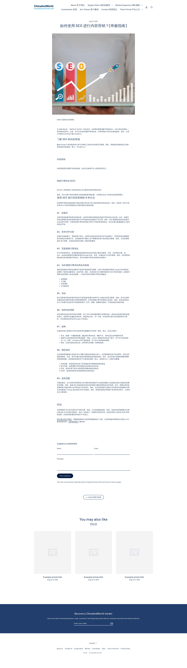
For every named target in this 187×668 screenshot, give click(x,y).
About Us (60, 648)
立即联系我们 (73, 421)
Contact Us (68, 648)
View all (93, 523)
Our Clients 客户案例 (89, 9)
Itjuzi (103, 648)
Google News (78, 648)
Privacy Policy (97, 482)
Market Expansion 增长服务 (128, 5)
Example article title (52, 577)
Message (60, 459)
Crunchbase (96, 648)
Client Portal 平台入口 (130, 9)
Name (59, 448)
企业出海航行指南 (94, 497)
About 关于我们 (78, 5)
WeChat (87, 648)
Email (96, 448)
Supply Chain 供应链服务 (99, 5)
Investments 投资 (69, 9)
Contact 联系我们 (109, 9)
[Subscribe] (111, 623)
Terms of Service (111, 482)
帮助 (64, 419)
